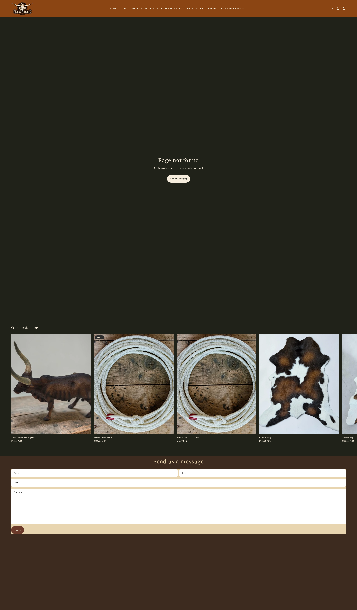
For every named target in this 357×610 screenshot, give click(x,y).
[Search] (332, 8)
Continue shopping (178, 178)
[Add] (86, 429)
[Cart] (344, 8)
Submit (18, 530)
